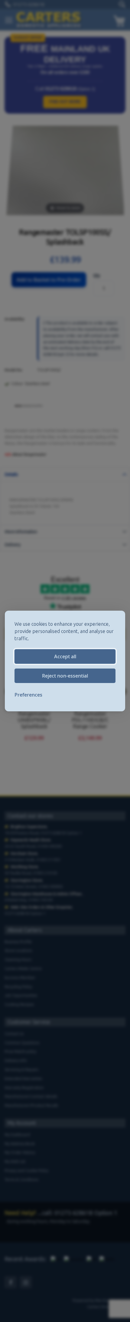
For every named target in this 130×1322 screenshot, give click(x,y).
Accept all (65, 656)
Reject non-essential (65, 675)
